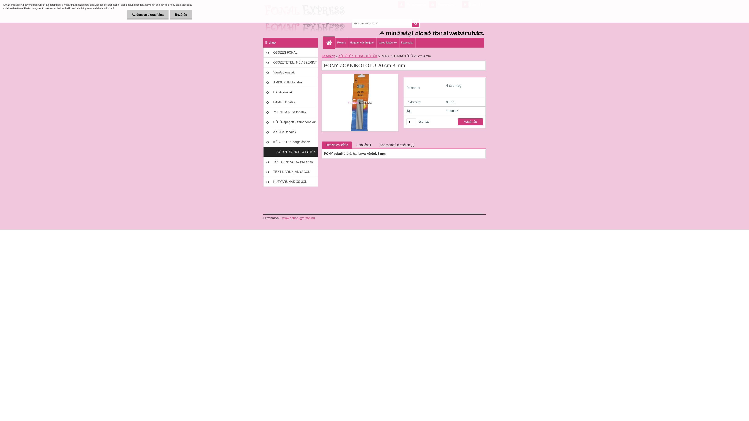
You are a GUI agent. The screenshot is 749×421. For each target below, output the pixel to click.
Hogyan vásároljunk (362, 42)
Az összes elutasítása (148, 14)
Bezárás (181, 14)
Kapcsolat (407, 42)
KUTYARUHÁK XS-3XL (290, 181)
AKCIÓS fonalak (284, 132)
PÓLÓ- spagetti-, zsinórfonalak (294, 122)
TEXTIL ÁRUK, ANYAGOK (291, 171)
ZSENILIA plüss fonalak (289, 112)
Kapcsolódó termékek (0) (397, 145)
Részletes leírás (337, 145)
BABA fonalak (283, 92)
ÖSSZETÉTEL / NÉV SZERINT (295, 62)
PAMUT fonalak (284, 102)
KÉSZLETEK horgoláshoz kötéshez (291, 143)
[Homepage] (330, 42)
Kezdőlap (328, 56)
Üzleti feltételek (387, 42)
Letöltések (364, 145)
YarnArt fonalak (284, 72)
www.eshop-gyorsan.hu (298, 218)
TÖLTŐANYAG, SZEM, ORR (293, 162)
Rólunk (341, 42)
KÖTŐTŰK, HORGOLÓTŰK (296, 152)
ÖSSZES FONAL (285, 52)
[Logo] (290, 23)
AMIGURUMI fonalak (287, 82)
